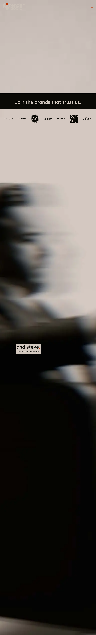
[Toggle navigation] (92, 7)
